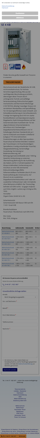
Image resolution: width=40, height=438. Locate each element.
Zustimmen (20, 13)
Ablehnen (20, 18)
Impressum (5, 8)
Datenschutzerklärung (8, 6)
